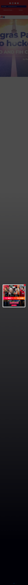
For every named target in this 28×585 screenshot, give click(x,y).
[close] (25, 285)
